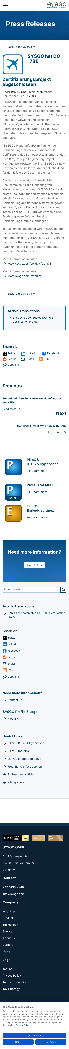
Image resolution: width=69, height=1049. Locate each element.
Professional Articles (21, 774)
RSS (46, 359)
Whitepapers (16, 782)
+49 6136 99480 (14, 887)
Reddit (12, 359)
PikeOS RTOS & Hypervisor (26, 743)
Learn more (39, 470)
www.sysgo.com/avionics (25, 276)
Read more (9, 409)
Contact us (34, 565)
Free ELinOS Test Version (25, 766)
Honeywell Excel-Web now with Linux (41, 426)
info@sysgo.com (14, 894)
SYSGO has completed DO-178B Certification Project (33, 319)
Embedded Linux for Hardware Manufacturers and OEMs (33, 400)
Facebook (53, 353)
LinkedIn (31, 353)
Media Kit (14, 718)
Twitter (12, 353)
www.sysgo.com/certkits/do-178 (29, 263)
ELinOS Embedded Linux (24, 758)
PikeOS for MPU (18, 751)
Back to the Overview (21, 46)
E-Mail (30, 359)
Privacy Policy (23, 1025)
